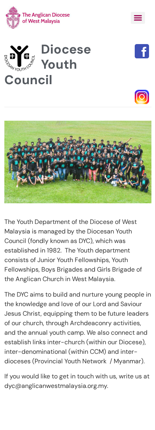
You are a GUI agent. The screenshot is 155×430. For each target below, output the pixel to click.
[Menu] (138, 18)
